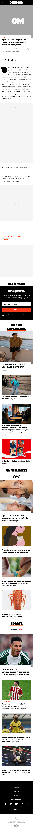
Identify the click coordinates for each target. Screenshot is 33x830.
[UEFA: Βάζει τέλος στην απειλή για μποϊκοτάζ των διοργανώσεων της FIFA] (16, 756)
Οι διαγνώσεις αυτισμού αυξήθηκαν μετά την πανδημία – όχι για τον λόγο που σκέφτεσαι (16, 583)
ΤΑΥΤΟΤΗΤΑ (16, 787)
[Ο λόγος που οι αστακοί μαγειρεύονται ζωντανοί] (16, 600)
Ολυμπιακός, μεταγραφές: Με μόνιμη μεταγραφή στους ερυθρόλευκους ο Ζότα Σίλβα (14, 706)
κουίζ (18, 70)
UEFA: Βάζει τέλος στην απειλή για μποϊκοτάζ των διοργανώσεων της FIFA (16, 772)
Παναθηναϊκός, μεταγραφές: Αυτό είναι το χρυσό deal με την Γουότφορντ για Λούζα (16, 739)
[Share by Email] (15, 60)
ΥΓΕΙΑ (4, 513)
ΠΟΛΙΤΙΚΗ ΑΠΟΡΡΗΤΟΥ (16, 799)
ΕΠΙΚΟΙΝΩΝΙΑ (16, 784)
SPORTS (16, 624)
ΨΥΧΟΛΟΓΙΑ (6, 547)
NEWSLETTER (17, 809)
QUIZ (3, 37)
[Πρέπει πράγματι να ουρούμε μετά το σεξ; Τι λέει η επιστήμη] (16, 496)
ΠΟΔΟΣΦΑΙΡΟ (6, 667)
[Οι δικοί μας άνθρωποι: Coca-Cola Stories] (16, 449)
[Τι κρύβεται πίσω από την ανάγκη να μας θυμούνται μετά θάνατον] (16, 536)
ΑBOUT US (16, 791)
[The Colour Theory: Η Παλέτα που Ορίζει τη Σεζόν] (16, 385)
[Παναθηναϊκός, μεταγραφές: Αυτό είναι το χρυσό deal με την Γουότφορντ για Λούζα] (16, 723)
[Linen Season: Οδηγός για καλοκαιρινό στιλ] (16, 347)
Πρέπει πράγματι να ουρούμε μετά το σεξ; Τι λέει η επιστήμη (15, 518)
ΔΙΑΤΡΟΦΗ (5, 612)
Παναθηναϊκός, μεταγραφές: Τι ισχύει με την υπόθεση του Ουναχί (15, 672)
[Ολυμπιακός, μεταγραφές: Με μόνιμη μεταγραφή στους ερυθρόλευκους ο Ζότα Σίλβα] (16, 690)
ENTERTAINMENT (9, 236)
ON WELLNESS (16, 471)
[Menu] (2, 2)
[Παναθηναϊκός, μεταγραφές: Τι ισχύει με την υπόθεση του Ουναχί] (16, 650)
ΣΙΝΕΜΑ (5, 239)
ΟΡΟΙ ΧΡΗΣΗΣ (16, 795)
